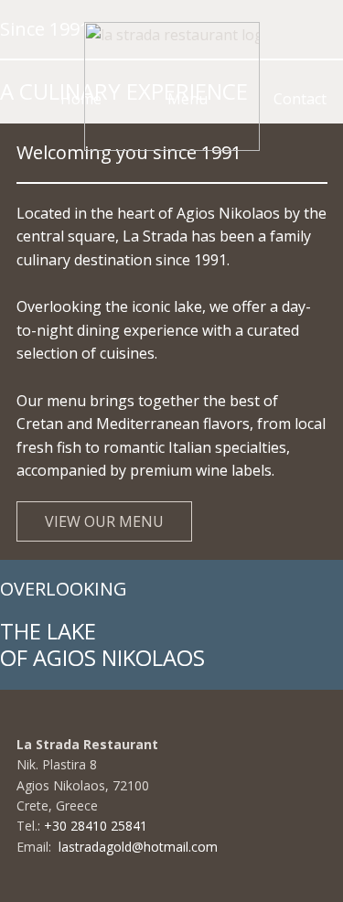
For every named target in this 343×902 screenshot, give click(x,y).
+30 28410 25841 (97, 825)
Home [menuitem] (81, 99)
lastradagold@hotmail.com (138, 846)
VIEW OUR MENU (104, 521)
